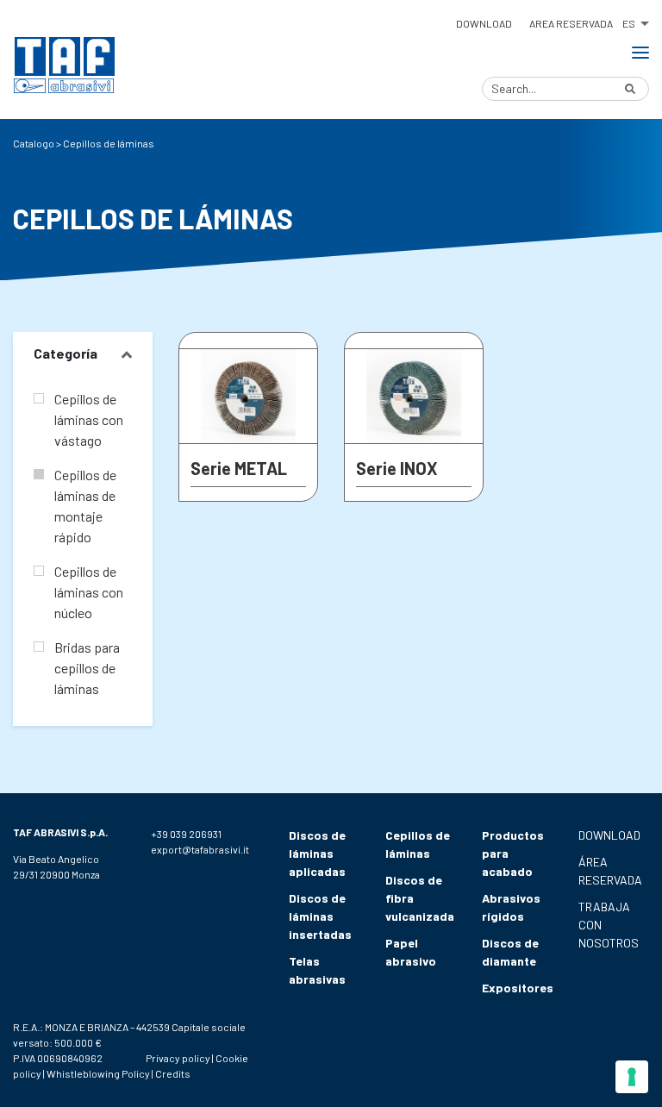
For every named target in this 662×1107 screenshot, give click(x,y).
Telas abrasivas (317, 970)
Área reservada (610, 870)
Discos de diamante (510, 951)
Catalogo (33, 143)
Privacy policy (178, 1058)
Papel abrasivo (410, 951)
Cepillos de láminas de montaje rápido (85, 505)
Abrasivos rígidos (511, 907)
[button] (635, 20)
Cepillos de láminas (417, 844)
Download (484, 23)
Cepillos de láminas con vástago (88, 419)
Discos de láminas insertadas (320, 916)
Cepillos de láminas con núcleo (88, 592)
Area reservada (571, 23)
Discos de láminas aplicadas (317, 853)
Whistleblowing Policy (98, 1073)
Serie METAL (238, 468)
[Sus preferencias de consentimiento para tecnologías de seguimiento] (631, 1076)
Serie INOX (397, 468)
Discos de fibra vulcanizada (419, 897)
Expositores (517, 987)
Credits (172, 1073)
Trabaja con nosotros (608, 924)
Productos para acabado (513, 853)
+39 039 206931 (186, 834)
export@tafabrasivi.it (200, 849)
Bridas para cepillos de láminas (87, 668)
